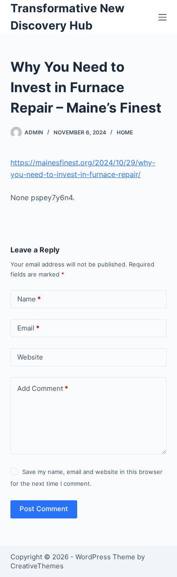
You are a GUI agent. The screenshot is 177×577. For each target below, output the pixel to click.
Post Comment (44, 508)
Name (29, 299)
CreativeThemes (37, 566)
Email (28, 328)
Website (30, 357)
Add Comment (42, 388)
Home (125, 132)
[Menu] (162, 17)
